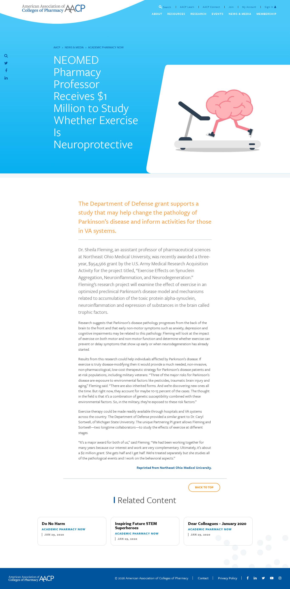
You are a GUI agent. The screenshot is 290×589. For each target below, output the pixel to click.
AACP (56, 47)
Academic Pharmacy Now (106, 47)
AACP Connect (211, 7)
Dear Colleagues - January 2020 (217, 523)
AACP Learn (187, 7)
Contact (203, 578)
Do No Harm (53, 523)
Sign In (269, 7)
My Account (249, 7)
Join (231, 7)
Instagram (280, 578)
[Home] (53, 11)
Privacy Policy (227, 578)
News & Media (74, 47)
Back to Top (204, 487)
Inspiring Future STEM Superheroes (136, 525)
